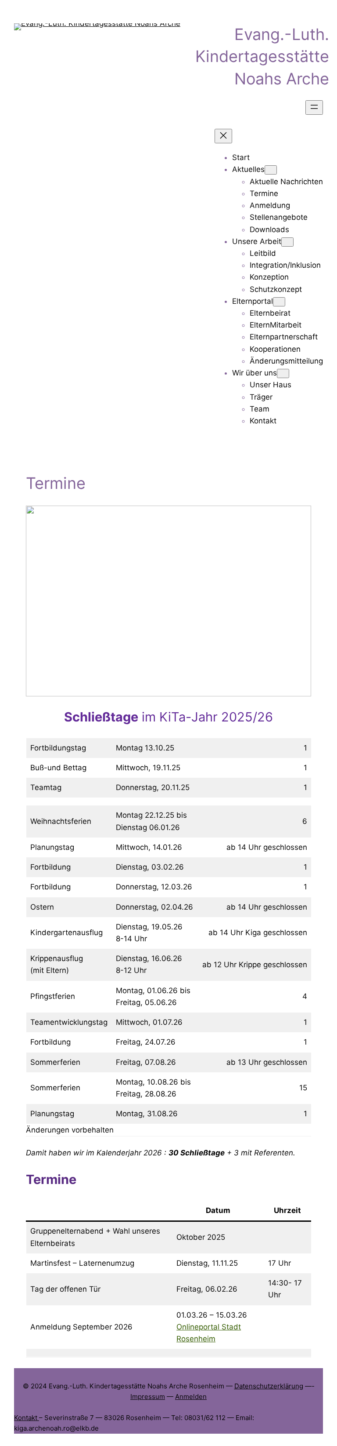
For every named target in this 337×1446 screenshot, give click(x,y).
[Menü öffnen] (314, 107)
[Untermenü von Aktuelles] (271, 170)
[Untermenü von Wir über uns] (283, 373)
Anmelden (191, 1396)
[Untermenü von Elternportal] (279, 301)
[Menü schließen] (223, 136)
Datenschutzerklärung (268, 1386)
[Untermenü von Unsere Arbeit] (287, 242)
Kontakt (26, 1417)
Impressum (147, 1396)
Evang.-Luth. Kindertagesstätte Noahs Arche (262, 56)
